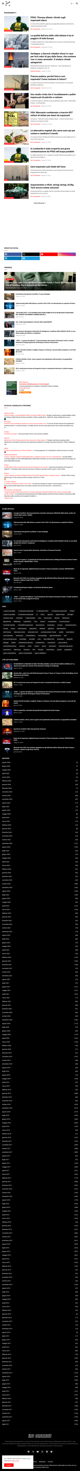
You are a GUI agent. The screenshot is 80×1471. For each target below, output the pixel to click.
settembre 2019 (40, 1064)
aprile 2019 (40, 1082)
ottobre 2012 (40, 1369)
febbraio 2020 (40, 1045)
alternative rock (33, 632)
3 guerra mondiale (9, 614)
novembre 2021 (40, 968)
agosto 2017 (40, 1156)
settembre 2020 (40, 1020)
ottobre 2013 (40, 1325)
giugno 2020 (40, 1031)
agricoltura (33, 628)
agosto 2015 (40, 1244)
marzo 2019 (40, 1086)
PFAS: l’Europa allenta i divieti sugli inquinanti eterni (48, 19)
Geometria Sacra (70, 625)
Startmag (7, 421)
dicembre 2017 (40, 1141)
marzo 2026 (40, 777)
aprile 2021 (40, 994)
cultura (36, 646)
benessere (60, 639)
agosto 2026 (40, 762)
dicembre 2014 (40, 1273)
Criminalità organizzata (25, 625)
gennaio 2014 (40, 1314)
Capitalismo (27, 621)
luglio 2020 (40, 1027)
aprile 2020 (40, 1038)
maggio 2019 (40, 1079)
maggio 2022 (40, 946)
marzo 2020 (40, 1042)
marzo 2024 (40, 865)
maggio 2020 (40, 1034)
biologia (5, 642)
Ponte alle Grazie (24, 388)
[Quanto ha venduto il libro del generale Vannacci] (7, 731)
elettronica (17, 649)
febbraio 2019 (40, 1089)
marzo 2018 (40, 1130)
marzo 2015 (40, 1262)
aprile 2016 (40, 1215)
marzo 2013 (40, 1350)
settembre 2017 (40, 1152)
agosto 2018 (40, 1112)
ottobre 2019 (40, 1060)
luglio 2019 (40, 1071)
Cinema (42, 621)
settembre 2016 (40, 1196)
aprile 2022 (40, 950)
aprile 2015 (40, 1259)
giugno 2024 (40, 854)
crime (29, 646)
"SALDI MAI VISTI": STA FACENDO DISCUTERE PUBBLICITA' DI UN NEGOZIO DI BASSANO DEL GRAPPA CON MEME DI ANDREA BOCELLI (45, 313)
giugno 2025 (40, 810)
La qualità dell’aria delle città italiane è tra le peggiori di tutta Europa (52, 37)
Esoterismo (51, 625)
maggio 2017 (40, 1167)
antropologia (42, 635)
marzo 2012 (40, 1395)
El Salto (6, 432)
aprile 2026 (40, 773)
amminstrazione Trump (48, 632)
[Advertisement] (40, 226)
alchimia (42, 628)
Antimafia (19, 618)
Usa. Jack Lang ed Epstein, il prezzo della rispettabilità (34, 322)
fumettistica (50, 649)
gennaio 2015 (40, 1270)
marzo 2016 (40, 1218)
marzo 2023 (40, 909)
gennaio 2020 (40, 1049)
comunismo (51, 642)
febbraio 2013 (40, 1354)
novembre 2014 (40, 1277)
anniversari (19, 635)
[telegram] (31, 258)
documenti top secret (65, 646)
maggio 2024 (40, 858)
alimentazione (61, 628)
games (59, 649)
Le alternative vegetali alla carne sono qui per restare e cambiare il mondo (53, 132)
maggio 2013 (40, 1343)
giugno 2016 (40, 1207)
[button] (3, 3)
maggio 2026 (40, 770)
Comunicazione (64, 621)
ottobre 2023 (40, 884)
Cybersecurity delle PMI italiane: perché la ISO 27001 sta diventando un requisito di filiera (45, 303)
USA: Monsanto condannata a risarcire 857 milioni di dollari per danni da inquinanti (52, 114)
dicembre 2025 (40, 788)
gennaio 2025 (40, 828)
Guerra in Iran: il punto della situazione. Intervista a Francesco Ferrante (37, 550)
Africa (42, 614)
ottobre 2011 (40, 1413)
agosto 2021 (40, 979)
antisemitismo (30, 635)
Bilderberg (17, 621)
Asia (39, 618)
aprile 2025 (40, 817)
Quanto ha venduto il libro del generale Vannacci (30, 729)
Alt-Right (70, 614)
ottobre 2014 (40, 1281)
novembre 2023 (40, 880)
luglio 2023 (40, 895)
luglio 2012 (40, 1380)
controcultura (62, 642)
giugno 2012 (40, 1384)
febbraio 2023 (40, 913)
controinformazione (9, 646)
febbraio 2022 (40, 957)
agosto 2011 (40, 1420)
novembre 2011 (40, 1409)
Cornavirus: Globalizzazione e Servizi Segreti (34, 384)
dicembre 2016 (40, 1185)
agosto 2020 (40, 1023)
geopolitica (68, 649)
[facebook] (13, 254)
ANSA (6, 448)
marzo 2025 (40, 821)
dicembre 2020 (40, 1009)
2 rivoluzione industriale (59, 611)
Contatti (50, 1462)
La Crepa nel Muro (10, 481)
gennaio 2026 (40, 784)
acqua (13, 628)
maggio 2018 (40, 1123)
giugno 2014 (40, 1295)
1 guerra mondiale (9, 611)
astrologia (23, 639)
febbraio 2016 (40, 1222)
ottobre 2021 (40, 972)
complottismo (40, 642)
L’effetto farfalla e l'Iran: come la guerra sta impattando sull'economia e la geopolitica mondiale (44, 360)
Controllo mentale (9, 625)
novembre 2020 (40, 1012)
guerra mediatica (40, 653)
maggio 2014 (40, 1299)
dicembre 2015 (40, 1229)
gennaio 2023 (40, 917)
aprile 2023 (40, 906)
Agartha (50, 614)
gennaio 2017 (40, 1181)
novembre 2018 (40, 1101)
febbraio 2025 (40, 825)
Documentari (40, 625)
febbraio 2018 (40, 1134)
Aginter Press (60, 614)
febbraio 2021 (40, 1001)
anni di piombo (8, 635)
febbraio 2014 (40, 1310)
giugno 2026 (40, 766)
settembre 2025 (40, 799)
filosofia (40, 649)
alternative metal (19, 632)
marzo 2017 (40, 1174)
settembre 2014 (40, 1284)
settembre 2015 (40, 1240)
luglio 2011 (40, 1424)
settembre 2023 (40, 887)
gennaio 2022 (40, 961)
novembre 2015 (40, 1233)
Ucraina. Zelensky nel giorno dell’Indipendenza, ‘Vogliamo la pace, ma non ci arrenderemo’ (32, 457)
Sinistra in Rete (9, 413)
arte (65, 635)
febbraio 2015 (40, 1266)
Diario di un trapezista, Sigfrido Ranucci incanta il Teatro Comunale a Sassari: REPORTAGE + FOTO (44, 570)
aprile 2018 (40, 1126)
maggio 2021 (40, 990)
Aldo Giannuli (23, 382)
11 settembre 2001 (42, 611)
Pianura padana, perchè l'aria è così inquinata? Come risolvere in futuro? (48, 77)
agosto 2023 (40, 891)
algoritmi (51, 628)
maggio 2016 (40, 1211)
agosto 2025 (40, 803)
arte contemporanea (10, 639)
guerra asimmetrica (9, 653)
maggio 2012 (40, 1387)
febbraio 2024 (40, 869)
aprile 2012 (40, 1391)
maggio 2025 (40, 814)
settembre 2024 (40, 843)
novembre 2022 (40, 924)
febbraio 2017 (40, 1178)
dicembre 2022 (40, 920)
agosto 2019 (40, 1067)
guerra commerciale (25, 653)
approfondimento (55, 635)
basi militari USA (49, 639)
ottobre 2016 (40, 1192)
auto (39, 639)
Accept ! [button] (8, 1465)
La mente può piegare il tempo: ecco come (17, 483)
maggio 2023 (40, 902)
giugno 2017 (40, 1163)
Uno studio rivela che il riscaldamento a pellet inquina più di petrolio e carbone (53, 96)
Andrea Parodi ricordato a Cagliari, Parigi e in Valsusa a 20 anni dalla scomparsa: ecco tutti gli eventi (46, 351)
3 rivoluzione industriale (25, 614)
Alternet (6, 438)
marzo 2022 (40, 953)
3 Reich (72, 611)
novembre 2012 (40, 1365)
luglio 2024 (40, 851)
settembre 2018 (40, 1108)
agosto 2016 (40, 1200)
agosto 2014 (40, 1288)
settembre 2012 (40, 1373)
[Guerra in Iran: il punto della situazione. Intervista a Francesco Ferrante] (7, 552)
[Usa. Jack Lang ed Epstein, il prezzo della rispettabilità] (9, 324)
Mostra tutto (9, 498)
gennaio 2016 (40, 1226)
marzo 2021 (40, 998)
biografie (69, 639)
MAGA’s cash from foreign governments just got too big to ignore (25, 440)
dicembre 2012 (40, 1362)
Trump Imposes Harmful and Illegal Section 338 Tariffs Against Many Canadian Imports (32, 475)
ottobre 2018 (40, 1104)
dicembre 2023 (40, 876)
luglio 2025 (40, 806)
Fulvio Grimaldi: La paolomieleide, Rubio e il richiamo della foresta (25, 415)
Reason (6, 473)
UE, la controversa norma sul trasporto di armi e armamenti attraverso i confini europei (44, 368)
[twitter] (31, 254)
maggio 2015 (40, 1255)
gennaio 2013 (40, 1358)
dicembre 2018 (40, 1097)
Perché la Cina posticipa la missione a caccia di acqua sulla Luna (25, 423)
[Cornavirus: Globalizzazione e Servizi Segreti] (11, 382)
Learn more (15, 1460)
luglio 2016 (40, 1204)
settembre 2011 (40, 1417)
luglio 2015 (40, 1248)
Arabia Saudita (30, 618)
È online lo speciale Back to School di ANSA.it (18, 450)
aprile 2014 (40, 1303)
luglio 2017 (40, 1159)
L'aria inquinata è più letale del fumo (48, 166)
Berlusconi (65, 618)
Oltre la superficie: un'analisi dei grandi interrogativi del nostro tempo (37, 710)
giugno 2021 (40, 987)
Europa (60, 625)
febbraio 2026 (40, 781)
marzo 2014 (40, 1306)
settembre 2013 (40, 1328)
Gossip (5, 628)
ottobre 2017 (40, 1148)
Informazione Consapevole (12, 490)
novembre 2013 (40, 1321)
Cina (35, 621)
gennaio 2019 (40, 1093)
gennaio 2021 (40, 1005)
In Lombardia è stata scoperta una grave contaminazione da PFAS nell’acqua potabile (52, 150)
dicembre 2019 (40, 1053)
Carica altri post (39, 203)
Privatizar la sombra (10, 434)
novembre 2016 (40, 1189)
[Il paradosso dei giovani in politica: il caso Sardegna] (9, 296)
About (35, 1462)
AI (37, 614)
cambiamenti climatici (26, 642)
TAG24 (6, 465)
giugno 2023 (40, 898)
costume (22, 646)
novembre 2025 (40, 792)
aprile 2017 (40, 1170)
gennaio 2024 (40, 873)
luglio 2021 (40, 983)
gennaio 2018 (40, 1137)
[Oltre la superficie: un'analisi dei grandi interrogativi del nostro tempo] (7, 712)
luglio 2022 (40, 939)
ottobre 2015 (40, 1237)
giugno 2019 (40, 1075)
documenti (52, 646)
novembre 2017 (40, 1145)
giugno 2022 (40, 942)
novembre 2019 (40, 1056)
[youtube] (49, 254)
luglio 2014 (40, 1292)
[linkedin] (13, 258)
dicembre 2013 (40, 1317)
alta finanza (7, 632)
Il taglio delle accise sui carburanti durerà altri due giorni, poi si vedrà (26, 467)
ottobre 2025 (40, 795)
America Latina (8, 618)
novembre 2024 (40, 836)
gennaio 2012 (40, 1402)
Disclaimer (42, 1462)
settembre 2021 (40, 976)
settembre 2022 (40, 931)
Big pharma (7, 621)
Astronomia (48, 618)
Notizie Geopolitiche (10, 455)
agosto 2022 (40, 935)
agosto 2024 (40, 847)
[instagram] (67, 254)
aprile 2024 (40, 862)
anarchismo (70, 632)
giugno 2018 (40, 1119)
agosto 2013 (40, 1332)
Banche (57, 618)
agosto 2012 (40, 1376)
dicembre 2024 (40, 832)
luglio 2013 (40, 1336)
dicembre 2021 (40, 964)
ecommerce (7, 649)
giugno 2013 (40, 1340)
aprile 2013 (40, 1347)
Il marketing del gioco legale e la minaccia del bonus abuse (33, 587)
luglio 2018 (40, 1115)
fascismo (27, 649)
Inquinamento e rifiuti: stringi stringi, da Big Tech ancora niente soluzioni (52, 186)
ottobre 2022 (40, 928)
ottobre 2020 (40, 1016)
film (34, 649)
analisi (61, 632)
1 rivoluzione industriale (25, 611)
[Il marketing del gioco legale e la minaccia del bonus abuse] (7, 589)
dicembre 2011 (40, 1406)
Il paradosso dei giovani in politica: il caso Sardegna (33, 294)
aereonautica (22, 628)
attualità (32, 639)
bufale (13, 642)
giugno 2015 (40, 1251)
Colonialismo (52, 621)
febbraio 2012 (40, 1398)
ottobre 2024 (40, 839)
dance (44, 646)
